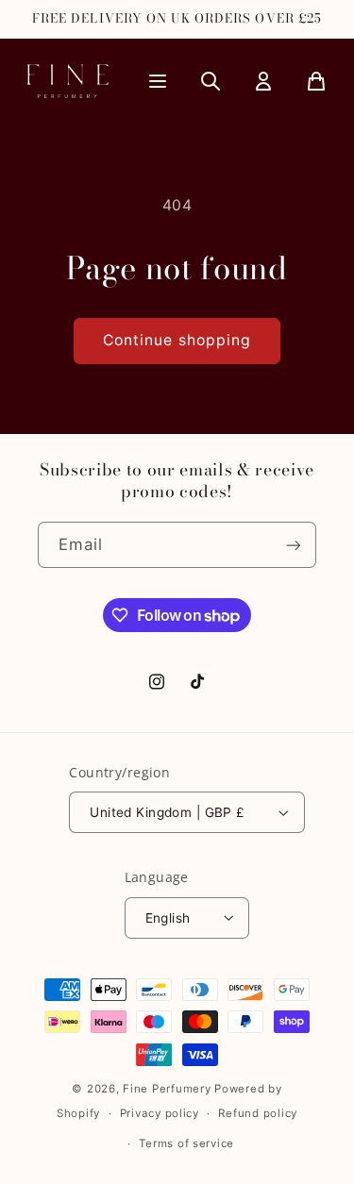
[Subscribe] (293, 545)
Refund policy (257, 1113)
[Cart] (316, 81)
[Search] (210, 81)
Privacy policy (159, 1113)
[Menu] (158, 81)
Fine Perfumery (167, 1088)
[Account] (263, 81)
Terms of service (186, 1143)
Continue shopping (177, 340)
